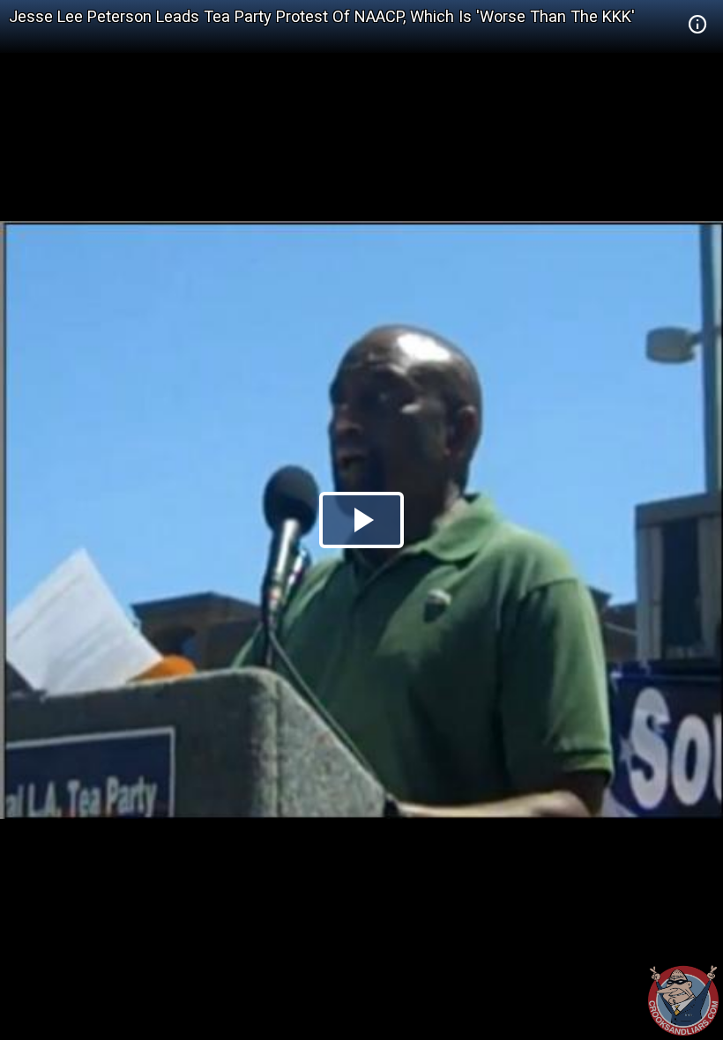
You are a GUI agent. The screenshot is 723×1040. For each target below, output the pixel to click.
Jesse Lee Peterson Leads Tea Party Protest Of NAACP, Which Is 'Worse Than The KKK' (322, 16)
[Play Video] (361, 520)
